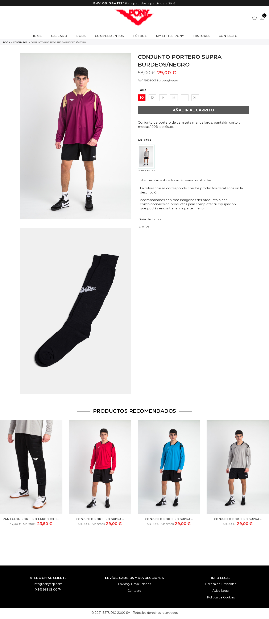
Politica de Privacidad (220, 584)
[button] (174, 180)
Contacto (134, 591)
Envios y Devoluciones (134, 584)
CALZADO (59, 36)
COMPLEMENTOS (109, 36)
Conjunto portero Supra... (100, 519)
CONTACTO (228, 36)
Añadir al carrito (193, 110)
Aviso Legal (220, 591)
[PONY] (134, 18)
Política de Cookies (221, 597)
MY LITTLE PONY (170, 36)
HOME (37, 36)
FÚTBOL (140, 36)
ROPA (81, 36)
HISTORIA (201, 36)
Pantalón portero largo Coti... (31, 519)
